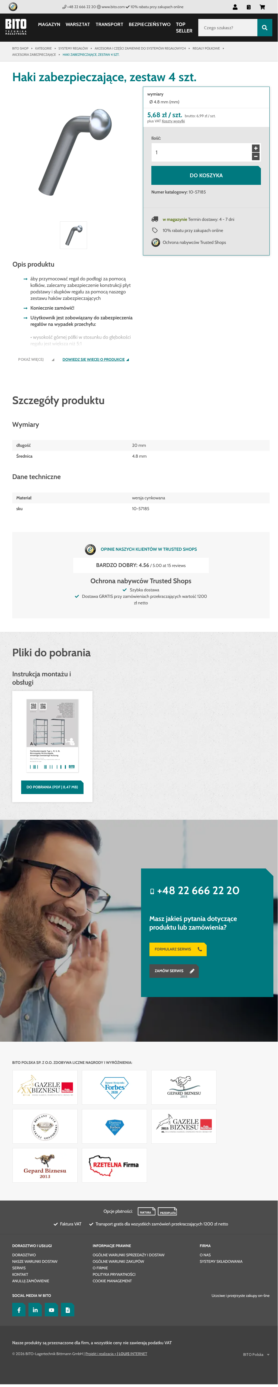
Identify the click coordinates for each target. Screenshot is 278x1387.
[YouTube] (50, 1309)
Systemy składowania (221, 1261)
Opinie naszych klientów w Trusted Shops (149, 549)
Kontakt (20, 1274)
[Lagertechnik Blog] (66, 1309)
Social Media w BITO (31, 1295)
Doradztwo (24, 1254)
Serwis (18, 1267)
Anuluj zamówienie (30, 1280)
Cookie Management (112, 1280)
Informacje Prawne (112, 1245)
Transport (109, 24)
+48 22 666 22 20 (81, 6)
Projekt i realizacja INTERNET (116, 1353)
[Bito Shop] (19, 27)
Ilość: (156, 138)
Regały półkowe (206, 48)
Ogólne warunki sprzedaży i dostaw (129, 1254)
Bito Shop (20, 48)
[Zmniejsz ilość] (256, 156)
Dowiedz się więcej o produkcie (94, 359)
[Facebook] (17, 1309)
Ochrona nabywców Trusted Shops (194, 242)
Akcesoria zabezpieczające (34, 55)
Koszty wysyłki (173, 121)
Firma (205, 1245)
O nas (205, 1254)
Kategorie (43, 48)
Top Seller (184, 27)
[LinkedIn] (33, 1309)
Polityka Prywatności (114, 1274)
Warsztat (78, 24)
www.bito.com (113, 6)
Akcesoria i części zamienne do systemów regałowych (140, 48)
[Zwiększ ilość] (256, 148)
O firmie (100, 1267)
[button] (262, 6)
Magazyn (49, 24)
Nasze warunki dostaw (34, 1261)
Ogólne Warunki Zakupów (118, 1261)
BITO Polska (253, 1354)
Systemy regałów (73, 48)
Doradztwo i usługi (32, 1245)
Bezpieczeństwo (150, 24)
